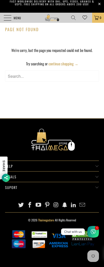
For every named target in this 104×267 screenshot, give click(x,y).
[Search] (75, 17)
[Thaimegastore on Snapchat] (65, 204)
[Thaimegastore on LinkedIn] (73, 204)
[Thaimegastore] (52, 18)
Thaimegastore (46, 220)
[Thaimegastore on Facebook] (30, 204)
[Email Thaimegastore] (82, 204)
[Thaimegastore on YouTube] (38, 204)
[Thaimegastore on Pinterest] (47, 204)
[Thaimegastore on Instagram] (56, 204)
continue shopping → (63, 63)
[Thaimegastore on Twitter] (21, 204)
